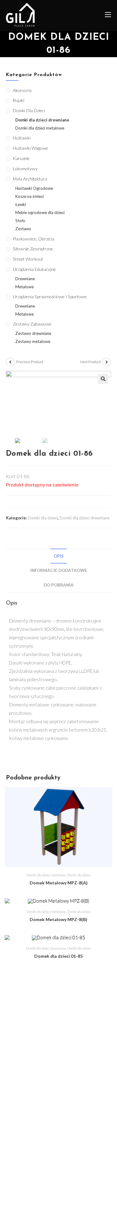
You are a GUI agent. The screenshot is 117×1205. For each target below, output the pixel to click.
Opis (59, 556)
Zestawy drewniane (33, 333)
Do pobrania (59, 584)
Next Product (90, 361)
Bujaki (18, 100)
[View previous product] (10, 362)
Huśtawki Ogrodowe (34, 188)
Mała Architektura (30, 178)
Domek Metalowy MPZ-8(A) (59, 882)
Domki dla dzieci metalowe (46, 875)
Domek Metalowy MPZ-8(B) (58, 919)
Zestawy (23, 228)
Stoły (20, 220)
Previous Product (29, 361)
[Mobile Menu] (105, 15)
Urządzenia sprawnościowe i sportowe (50, 296)
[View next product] (106, 362)
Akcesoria (22, 90)
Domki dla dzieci (43, 517)
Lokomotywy (25, 168)
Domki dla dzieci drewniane (85, 517)
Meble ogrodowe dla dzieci (40, 212)
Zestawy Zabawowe (32, 323)
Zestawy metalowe (32, 341)
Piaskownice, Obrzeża (33, 238)
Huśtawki (22, 137)
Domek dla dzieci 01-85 (58, 956)
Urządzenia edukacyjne (34, 269)
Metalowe (24, 286)
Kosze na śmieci (29, 196)
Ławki (20, 204)
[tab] (58, 556)
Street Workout (28, 259)
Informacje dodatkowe (58, 570)
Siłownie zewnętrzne (33, 248)
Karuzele (21, 158)
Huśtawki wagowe (30, 148)
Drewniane (25, 278)
